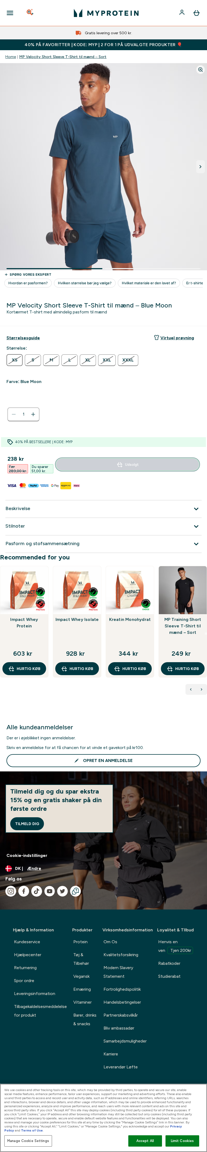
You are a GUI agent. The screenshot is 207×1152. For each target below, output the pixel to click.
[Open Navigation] (10, 13)
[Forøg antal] (33, 414)
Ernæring (82, 989)
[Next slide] (206, 634)
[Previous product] (190, 689)
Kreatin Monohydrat (130, 619)
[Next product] (201, 689)
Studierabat (169, 976)
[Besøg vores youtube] (49, 891)
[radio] (14, 360)
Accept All (145, 1141)
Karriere (111, 1054)
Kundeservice (27, 941)
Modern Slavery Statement (118, 972)
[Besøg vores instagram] (10, 891)
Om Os (110, 941)
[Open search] (30, 13)
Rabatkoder (169, 963)
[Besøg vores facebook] (23, 891)
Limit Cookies (182, 1141)
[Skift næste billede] (200, 166)
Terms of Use (32, 1130)
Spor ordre (24, 980)
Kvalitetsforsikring (121, 954)
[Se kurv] (196, 13)
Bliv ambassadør (119, 1028)
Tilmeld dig (27, 824)
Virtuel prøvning (177, 338)
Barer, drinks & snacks (84, 1019)
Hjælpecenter (27, 954)
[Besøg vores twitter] (62, 891)
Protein (80, 941)
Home (10, 56)
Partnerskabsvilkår (121, 1015)
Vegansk (81, 976)
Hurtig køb (28, 668)
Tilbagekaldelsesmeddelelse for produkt (40, 1010)
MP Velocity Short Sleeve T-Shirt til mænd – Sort (62, 56)
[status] (23, 414)
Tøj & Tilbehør (81, 959)
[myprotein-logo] (106, 13)
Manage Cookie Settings (28, 1141)
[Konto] (182, 13)
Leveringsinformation (34, 993)
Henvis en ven (174, 946)
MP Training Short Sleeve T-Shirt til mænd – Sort (182, 626)
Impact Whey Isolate (77, 619)
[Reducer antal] (14, 414)
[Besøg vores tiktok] (36, 891)
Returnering (25, 967)
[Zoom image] (200, 69)
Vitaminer (82, 1002)
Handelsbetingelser (122, 1002)
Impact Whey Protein (24, 622)
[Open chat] (75, 891)
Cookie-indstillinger (26, 855)
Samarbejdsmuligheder (125, 1041)
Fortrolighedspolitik (122, 989)
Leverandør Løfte (121, 1067)
